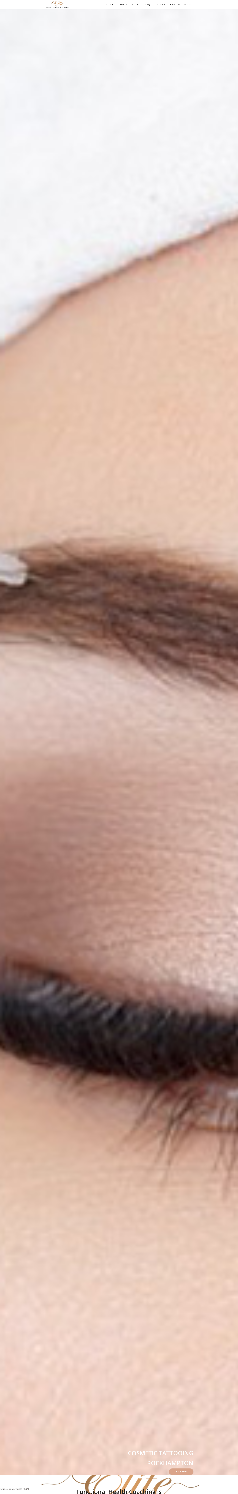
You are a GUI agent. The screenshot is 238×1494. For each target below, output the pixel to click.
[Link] (58, 4)
